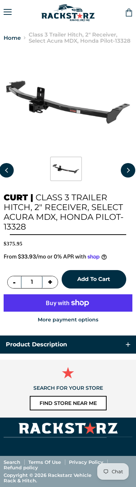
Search (12, 462)
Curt (16, 197)
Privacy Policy (86, 462)
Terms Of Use (44, 462)
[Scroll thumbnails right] (128, 170)
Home (12, 38)
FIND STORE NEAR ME (68, 403)
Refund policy (21, 467)
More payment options (68, 319)
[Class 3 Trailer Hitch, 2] (66, 168)
